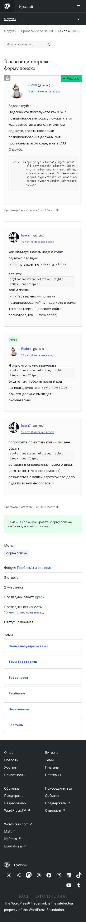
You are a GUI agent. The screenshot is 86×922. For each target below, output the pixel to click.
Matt (10, 831)
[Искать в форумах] (49, 44)
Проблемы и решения (37, 31)
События (52, 796)
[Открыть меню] (79, 6)
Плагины (52, 767)
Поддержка (13, 796)
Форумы (10, 19)
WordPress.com (18, 824)
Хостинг (10, 767)
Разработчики (15, 803)
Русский (20, 865)
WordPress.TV (17, 810)
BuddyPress (15, 846)
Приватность (14, 775)
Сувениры (55, 810)
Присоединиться (58, 788)
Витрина (51, 752)
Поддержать (57, 803)
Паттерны (53, 775)
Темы (49, 760)
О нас (8, 752)
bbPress (12, 839)
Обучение (12, 788)
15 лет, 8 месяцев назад (43, 91)
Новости (11, 760)
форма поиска (16, 553)
